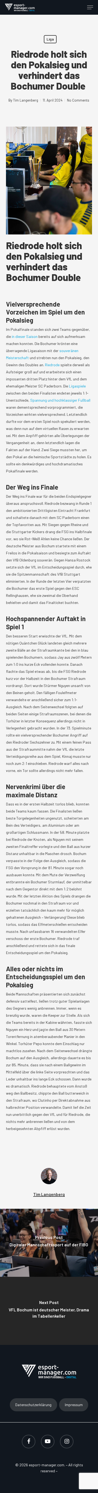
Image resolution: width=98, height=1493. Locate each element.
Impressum (74, 1404)
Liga (50, 39)
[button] (90, 7)
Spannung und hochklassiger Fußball (60, 400)
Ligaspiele (77, 386)
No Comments (78, 100)
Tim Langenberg (25, 100)
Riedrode (52, 364)
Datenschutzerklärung (33, 1404)
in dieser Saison (25, 336)
